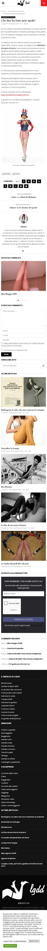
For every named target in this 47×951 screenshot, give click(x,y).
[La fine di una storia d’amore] (23, 507)
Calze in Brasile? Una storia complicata (24, 654)
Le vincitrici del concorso (11, 690)
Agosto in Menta (8, 858)
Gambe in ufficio (8, 759)
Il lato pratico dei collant (11, 693)
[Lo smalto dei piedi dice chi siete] (23, 546)
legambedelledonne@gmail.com (15, 95)
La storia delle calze (9, 773)
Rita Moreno (6, 487)
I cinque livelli (6, 699)
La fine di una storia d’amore (13, 525)
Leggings (5, 792)
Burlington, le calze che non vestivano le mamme (22, 410)
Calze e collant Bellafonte (23, 197)
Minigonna (5, 796)
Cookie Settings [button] (19, 941)
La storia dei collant (9, 786)
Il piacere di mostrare (8, 17)
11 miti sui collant (8, 709)
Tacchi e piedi (7, 752)
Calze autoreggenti (9, 789)
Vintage (4, 755)
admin (5, 24)
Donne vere (6, 174)
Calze (3, 776)
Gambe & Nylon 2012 (9, 686)
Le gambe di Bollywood (11, 718)
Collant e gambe (8, 730)
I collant (4, 783)
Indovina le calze (8, 696)
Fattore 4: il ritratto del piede (23, 207)
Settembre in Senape (10, 448)
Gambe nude (6, 743)
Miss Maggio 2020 (9, 294)
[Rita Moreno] (23, 469)
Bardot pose (6, 683)
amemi (5, 413)
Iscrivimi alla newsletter (15, 350)
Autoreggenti (6, 733)
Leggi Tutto (8, 941)
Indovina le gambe (15, 648)
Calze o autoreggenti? (10, 805)
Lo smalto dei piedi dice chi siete (15, 563)
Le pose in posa (7, 712)
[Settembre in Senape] (23, 430)
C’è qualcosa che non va (19, 664)
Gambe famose (7, 746)
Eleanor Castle (8, 528)
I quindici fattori (7, 706)
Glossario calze (7, 799)
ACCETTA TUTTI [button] (10, 946)
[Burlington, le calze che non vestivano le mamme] (23, 392)
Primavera (6, 451)
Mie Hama (5, 848)
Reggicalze (5, 736)
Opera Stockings (8, 802)
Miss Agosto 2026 (8, 853)
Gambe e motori (8, 749)
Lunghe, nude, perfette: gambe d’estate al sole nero (21, 865)
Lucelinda (6, 566)
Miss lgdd (16, 174)
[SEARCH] (43, 365)
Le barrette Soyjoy (9, 843)
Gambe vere (6, 739)
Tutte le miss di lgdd (9, 715)
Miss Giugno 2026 (14, 643)
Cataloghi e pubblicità (10, 762)
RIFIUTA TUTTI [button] (34, 941)
